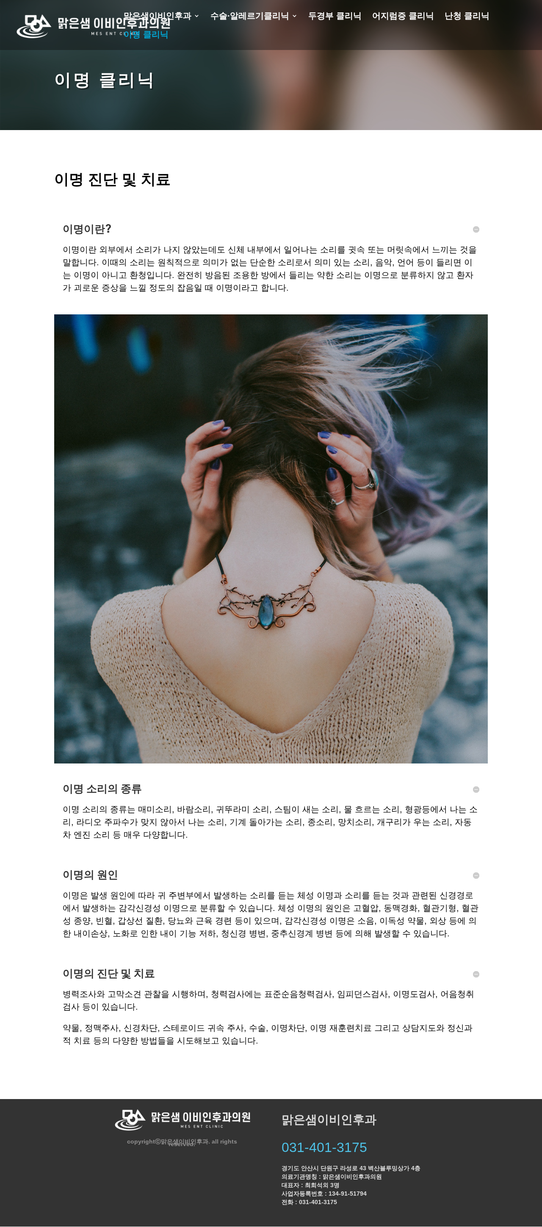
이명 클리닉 (146, 35)
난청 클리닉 (467, 16)
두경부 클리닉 (335, 16)
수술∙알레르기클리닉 (249, 16)
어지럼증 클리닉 (403, 16)
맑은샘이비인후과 (157, 16)
